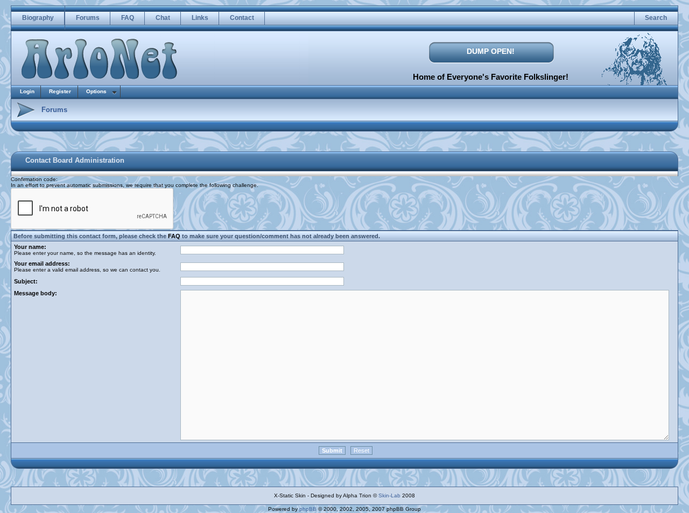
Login (27, 91)
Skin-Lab (389, 495)
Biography (38, 18)
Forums (88, 18)
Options (96, 91)
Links (200, 18)
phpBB (308, 509)
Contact (242, 18)
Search (656, 18)
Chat (163, 18)
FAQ (127, 18)
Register (60, 91)
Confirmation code (33, 179)
